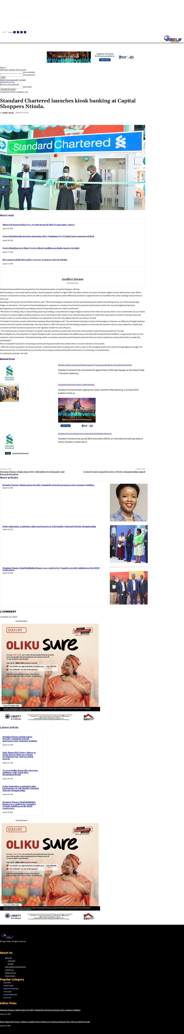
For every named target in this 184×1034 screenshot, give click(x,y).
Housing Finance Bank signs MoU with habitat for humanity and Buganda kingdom (32, 473)
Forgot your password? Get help (13, 80)
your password (29, 75)
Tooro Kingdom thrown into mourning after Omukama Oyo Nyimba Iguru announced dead (48, 236)
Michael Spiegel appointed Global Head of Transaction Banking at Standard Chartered (95, 365)
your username (29, 72)
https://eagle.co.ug (72, 283)
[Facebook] (14, 32)
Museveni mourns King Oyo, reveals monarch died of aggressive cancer (39, 225)
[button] (119, 46)
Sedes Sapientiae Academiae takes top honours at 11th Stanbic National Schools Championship (49, 526)
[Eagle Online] (172, 39)
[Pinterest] (123, 118)
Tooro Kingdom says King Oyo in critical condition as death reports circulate (41, 248)
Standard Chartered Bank (20, 453)
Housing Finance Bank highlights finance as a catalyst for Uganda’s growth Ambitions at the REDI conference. (51, 569)
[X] (25, 32)
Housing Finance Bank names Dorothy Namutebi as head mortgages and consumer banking (48, 485)
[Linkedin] (21, 32)
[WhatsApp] (132, 118)
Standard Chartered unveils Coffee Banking (76, 384)
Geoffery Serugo (8, 113)
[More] (141, 118)
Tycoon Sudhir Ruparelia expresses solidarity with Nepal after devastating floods (20, 772)
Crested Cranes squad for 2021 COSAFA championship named (114, 472)
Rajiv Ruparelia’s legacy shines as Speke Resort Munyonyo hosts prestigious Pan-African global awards (19, 755)
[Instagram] (18, 32)
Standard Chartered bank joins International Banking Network (85, 433)
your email (27, 87)
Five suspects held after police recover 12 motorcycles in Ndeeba (35, 260)
